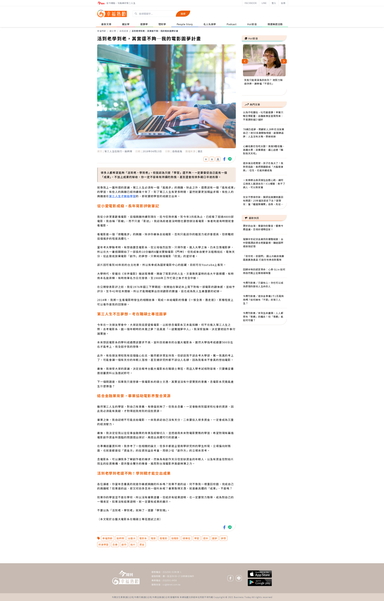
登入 (274, 2)
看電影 (163, 538)
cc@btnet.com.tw (172, 584)
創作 (124, 544)
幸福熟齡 (101, 30)
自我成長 (123, 30)
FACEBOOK (250, 2)
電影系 (143, 538)
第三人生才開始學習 (122, 196)
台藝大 (131, 538)
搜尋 (183, 13)
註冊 (283, 2)
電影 (153, 538)
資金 (141, 544)
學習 (196, 538)
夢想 (223, 538)
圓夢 (214, 538)
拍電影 (175, 538)
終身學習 (104, 544)
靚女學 (113, 30)
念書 (115, 544)
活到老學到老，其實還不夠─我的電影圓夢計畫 (155, 30)
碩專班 (186, 538)
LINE (264, 2)
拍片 (132, 544)
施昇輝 (120, 538)
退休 (205, 538)
